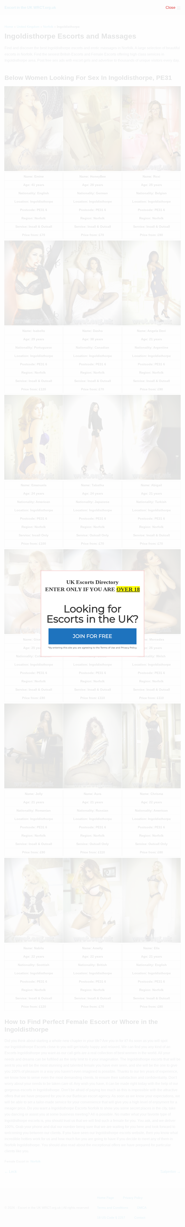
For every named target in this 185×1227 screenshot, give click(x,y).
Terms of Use (107, 647)
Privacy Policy (128, 647)
